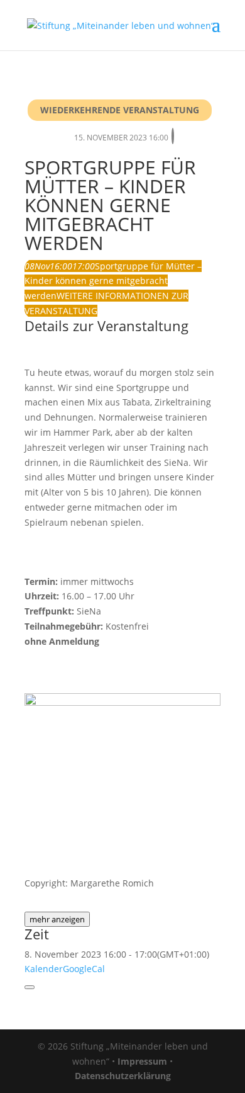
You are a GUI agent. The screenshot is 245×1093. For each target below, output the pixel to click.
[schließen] (29, 987)
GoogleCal (84, 969)
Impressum (142, 1061)
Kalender (43, 969)
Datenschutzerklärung (123, 1076)
